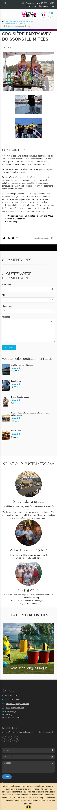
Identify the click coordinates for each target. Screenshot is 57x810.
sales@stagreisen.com (15, 708)
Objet (4, 295)
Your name (6, 284)
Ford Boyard (16, 381)
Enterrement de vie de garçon (24, 21)
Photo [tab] (9, 47)
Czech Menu (16, 431)
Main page (8, 21)
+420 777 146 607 (46, 3)
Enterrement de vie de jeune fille (15, 24)
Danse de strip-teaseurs (20, 397)
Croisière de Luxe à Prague (22, 365)
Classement (7, 306)
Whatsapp (29, 3)
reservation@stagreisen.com (41, 6)
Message (6, 317)
